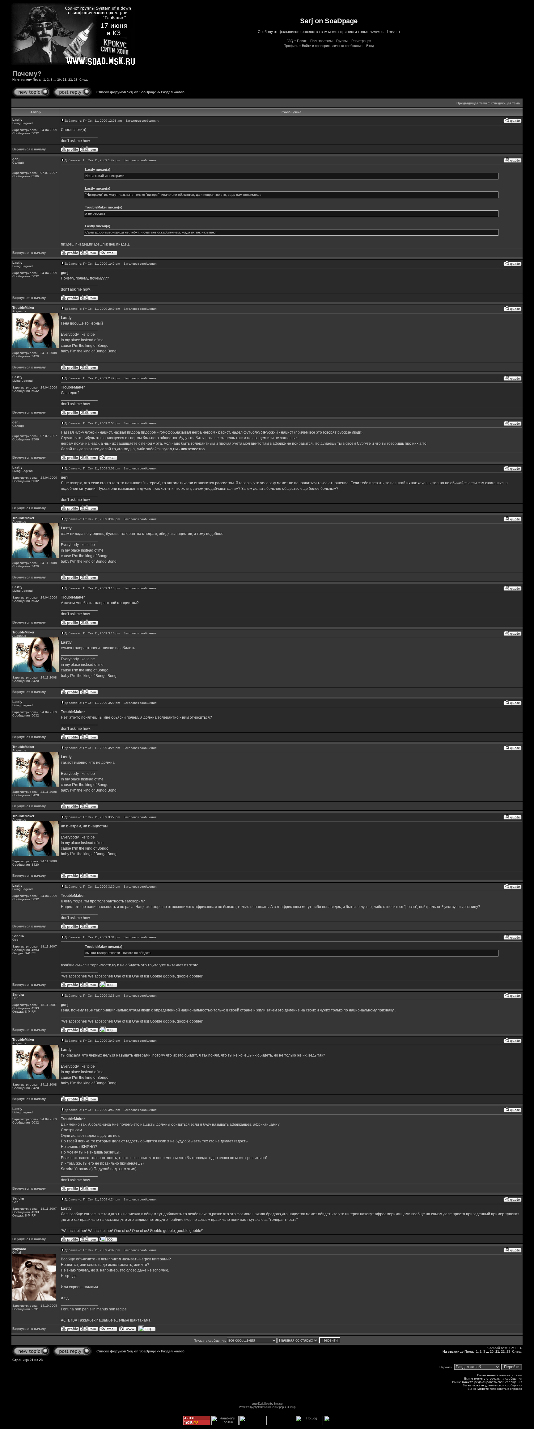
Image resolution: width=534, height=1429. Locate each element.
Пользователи (321, 41)
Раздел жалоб (172, 92)
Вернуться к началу (29, 149)
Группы (342, 41)
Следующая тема (505, 103)
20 (59, 79)
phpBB (257, 1407)
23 (76, 79)
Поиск (302, 41)
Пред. (37, 79)
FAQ (289, 41)
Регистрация (361, 41)
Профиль (291, 46)
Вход (370, 46)
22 (70, 79)
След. (83, 79)
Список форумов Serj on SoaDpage (126, 92)
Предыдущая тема (471, 103)
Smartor (277, 1403)
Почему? (26, 74)
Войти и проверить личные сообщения (332, 46)
